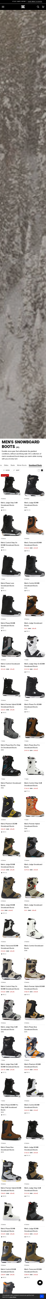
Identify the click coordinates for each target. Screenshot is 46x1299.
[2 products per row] (42, 470)
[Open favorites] (40, 1282)
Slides (6, 465)
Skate (13, 465)
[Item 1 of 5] (11, 485)
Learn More (12, 1297)
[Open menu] (3, 7)
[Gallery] (11, 485)
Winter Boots (22, 465)
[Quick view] (19, 494)
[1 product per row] (39, 470)
